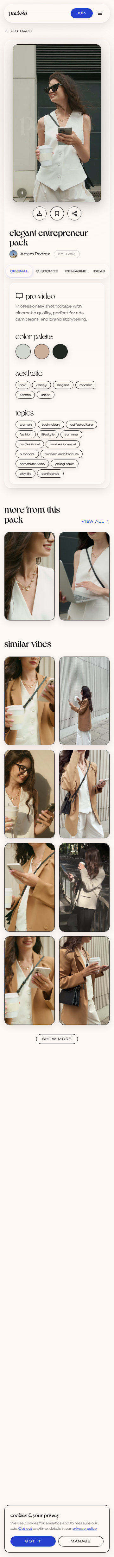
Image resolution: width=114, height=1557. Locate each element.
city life (25, 473)
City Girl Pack (78, 732)
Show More (57, 1039)
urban (45, 395)
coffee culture (81, 424)
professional (30, 444)
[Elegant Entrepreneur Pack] (29, 576)
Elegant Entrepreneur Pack (35, 607)
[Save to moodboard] (57, 213)
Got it (33, 1541)
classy (41, 385)
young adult (64, 464)
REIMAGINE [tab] (75, 271)
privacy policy (85, 1528)
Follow (66, 254)
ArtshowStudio (79, 923)
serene (25, 395)
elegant (63, 385)
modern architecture (62, 454)
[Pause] (22, 193)
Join (82, 13)
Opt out (25, 1528)
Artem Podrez (35, 253)
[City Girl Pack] (84, 701)
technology (51, 424)
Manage (81, 1541)
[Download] (40, 213)
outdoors (27, 454)
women (26, 424)
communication (32, 464)
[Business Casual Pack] (29, 701)
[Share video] (74, 213)
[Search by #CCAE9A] (41, 351)
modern (85, 385)
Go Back (22, 31)
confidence (50, 473)
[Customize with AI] (46, 564)
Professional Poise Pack (32, 825)
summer (71, 434)
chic (23, 385)
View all (93, 521)
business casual (63, 444)
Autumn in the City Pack (88, 919)
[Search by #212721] (60, 351)
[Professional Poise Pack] (29, 794)
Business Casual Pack (30, 732)
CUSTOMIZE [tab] (47, 271)
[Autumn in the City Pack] (84, 887)
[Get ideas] (46, 575)
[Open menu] (100, 13)
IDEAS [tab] (99, 271)
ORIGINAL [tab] (19, 271)
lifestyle (47, 434)
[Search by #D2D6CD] (23, 351)
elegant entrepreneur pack (49, 237)
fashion (25, 434)
